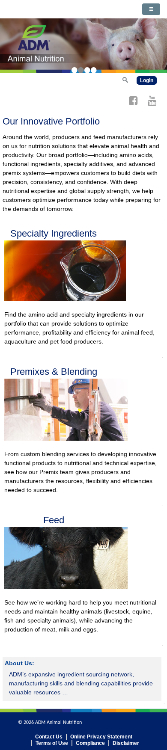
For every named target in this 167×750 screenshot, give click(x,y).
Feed (53, 520)
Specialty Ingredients (53, 233)
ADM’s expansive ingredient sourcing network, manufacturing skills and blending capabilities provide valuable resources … (81, 683)
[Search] (125, 79)
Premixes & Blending (53, 371)
